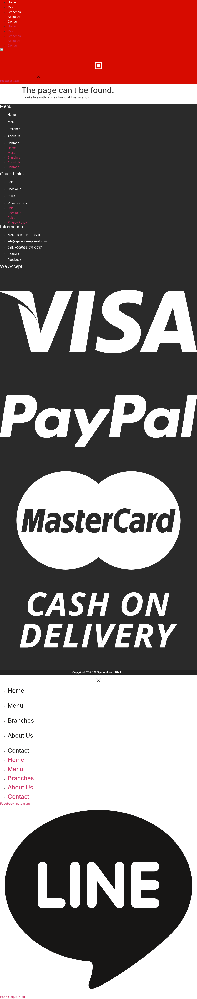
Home (12, 26)
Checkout (14, 189)
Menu (11, 7)
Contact (13, 21)
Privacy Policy (17, 203)
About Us (14, 16)
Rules (11, 196)
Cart (10, 182)
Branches (14, 12)
